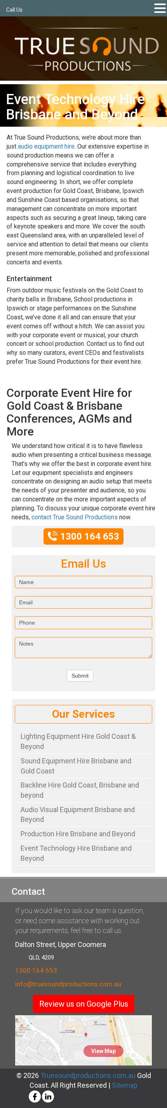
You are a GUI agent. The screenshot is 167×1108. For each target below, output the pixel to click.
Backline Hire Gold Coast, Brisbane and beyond (80, 790)
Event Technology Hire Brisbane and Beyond (76, 853)
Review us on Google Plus (83, 1004)
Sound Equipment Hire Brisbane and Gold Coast (76, 766)
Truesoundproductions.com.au (87, 1075)
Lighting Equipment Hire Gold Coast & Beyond (78, 741)
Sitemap (124, 1085)
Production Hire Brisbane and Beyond (78, 834)
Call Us (14, 10)
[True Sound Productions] (86, 49)
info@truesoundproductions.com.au (68, 984)
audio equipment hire (46, 146)
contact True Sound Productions (74, 517)
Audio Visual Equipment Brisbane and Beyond (78, 814)
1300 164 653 (36, 970)
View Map (103, 1051)
